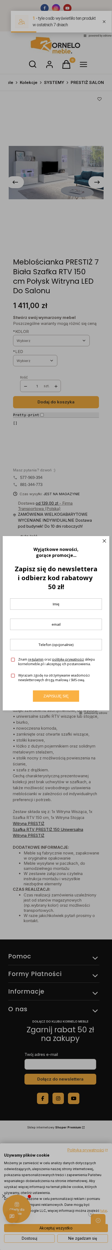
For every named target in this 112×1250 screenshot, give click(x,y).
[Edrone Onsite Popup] (56, 625)
